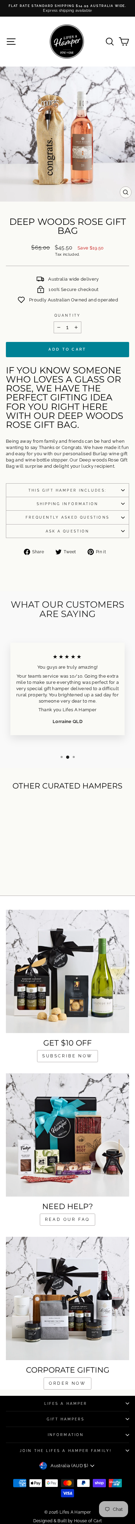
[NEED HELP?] (67, 1135)
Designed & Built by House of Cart (67, 1520)
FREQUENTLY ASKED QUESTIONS (67, 517)
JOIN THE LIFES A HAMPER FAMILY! (66, 1450)
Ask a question (67, 531)
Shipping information (68, 504)
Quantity (67, 315)
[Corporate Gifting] (67, 1298)
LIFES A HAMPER (65, 1403)
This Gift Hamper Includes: (67, 490)
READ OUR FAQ (67, 1219)
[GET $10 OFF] (67, 971)
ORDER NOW (67, 1383)
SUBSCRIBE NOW (67, 1056)
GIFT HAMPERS (65, 1419)
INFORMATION (66, 1435)
